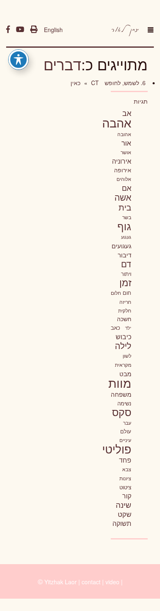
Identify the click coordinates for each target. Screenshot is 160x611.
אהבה (116, 122)
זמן (125, 282)
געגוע (126, 237)
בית (125, 207)
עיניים (125, 440)
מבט (125, 373)
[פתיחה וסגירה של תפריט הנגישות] (18, 59)
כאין (75, 83)
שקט (124, 514)
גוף (124, 226)
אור (126, 142)
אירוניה (121, 160)
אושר (126, 152)
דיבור (124, 254)
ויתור (126, 274)
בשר (126, 217)
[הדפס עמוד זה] (34, 29)
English (53, 29)
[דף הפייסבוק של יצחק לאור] (8, 29)
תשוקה (121, 523)
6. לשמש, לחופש (124, 83)
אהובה (124, 133)
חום (127, 292)
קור (126, 495)
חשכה (124, 319)
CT (94, 83)
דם (126, 263)
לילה (123, 345)
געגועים (121, 245)
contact (91, 582)
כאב (115, 327)
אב (126, 112)
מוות (119, 382)
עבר (127, 422)
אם (126, 188)
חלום (116, 292)
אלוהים (124, 179)
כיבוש (123, 336)
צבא (126, 469)
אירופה (122, 170)
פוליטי (116, 448)
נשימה (124, 403)
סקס (121, 412)
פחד (125, 460)
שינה (123, 504)
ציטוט (125, 487)
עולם (125, 431)
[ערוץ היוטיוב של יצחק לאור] (20, 29)
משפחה (121, 394)
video (112, 582)
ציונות (125, 478)
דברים (62, 63)
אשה (122, 197)
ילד (128, 327)
